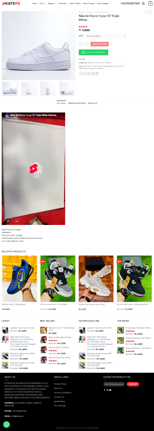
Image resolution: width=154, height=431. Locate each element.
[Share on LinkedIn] (97, 73)
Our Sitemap (60, 406)
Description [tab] (61, 103)
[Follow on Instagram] (107, 390)
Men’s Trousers (89, 3)
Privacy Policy (60, 384)
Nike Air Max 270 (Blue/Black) (13, 304)
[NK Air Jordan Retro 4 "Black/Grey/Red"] (134, 279)
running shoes (93, 68)
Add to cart (100, 44)
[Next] (71, 46)
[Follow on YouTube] (110, 390)
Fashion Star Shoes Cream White (92, 304)
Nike (104, 66)
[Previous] (6, 46)
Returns (57, 388)
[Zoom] (4, 77)
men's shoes (97, 66)
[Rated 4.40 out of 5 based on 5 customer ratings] (103, 27)
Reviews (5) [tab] (92, 103)
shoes (101, 68)
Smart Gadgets (103, 3)
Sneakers (108, 63)
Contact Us (59, 397)
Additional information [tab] (77, 103)
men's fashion (88, 66)
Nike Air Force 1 (101, 12)
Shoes (41, 3)
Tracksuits (62, 3)
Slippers (51, 3)
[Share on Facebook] (81, 73)
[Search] (143, 3)
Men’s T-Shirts (75, 3)
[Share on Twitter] (85, 73)
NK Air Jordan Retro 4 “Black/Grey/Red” (132, 304)
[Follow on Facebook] (105, 390)
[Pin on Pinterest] (93, 73)
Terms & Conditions (62, 393)
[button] (6, 424)
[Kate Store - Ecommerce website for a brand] (11, 3)
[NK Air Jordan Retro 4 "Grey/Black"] (57, 279)
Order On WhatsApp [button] (95, 52)
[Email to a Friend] (89, 73)
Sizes (81, 36)
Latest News (59, 401)
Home (35, 3)
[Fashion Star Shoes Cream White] (96, 279)
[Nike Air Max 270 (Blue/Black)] (19, 279)
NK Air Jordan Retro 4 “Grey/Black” (54, 304)
